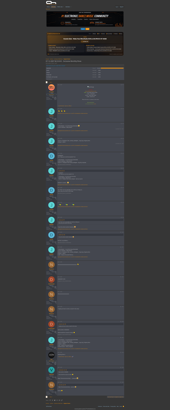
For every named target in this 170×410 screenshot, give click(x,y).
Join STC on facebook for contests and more (80, 113)
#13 (123, 276)
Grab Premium (61, 105)
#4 (123, 138)
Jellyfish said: (61, 234)
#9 (123, 217)
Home (48, 6)
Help (118, 406)
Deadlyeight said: (62, 370)
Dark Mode (49, 406)
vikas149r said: (61, 384)
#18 (123, 352)
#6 (123, 168)
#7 (123, 187)
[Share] (121, 85)
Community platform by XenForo (85, 408)
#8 (123, 202)
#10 (123, 232)
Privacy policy (113, 406)
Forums (53, 6)
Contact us (100, 406)
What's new (60, 6)
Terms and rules (106, 406)
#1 (123, 84)
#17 (123, 337)
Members (68, 6)
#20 (123, 382)
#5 (123, 153)
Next (51, 82)
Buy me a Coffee (68, 105)
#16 (123, 321)
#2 (123, 108)
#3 (123, 123)
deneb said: (61, 170)
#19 (123, 367)
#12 (123, 262)
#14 (123, 291)
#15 (123, 306)
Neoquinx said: (61, 324)
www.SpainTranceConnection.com (64, 113)
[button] (64, 7)
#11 (123, 247)
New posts (48, 9)
